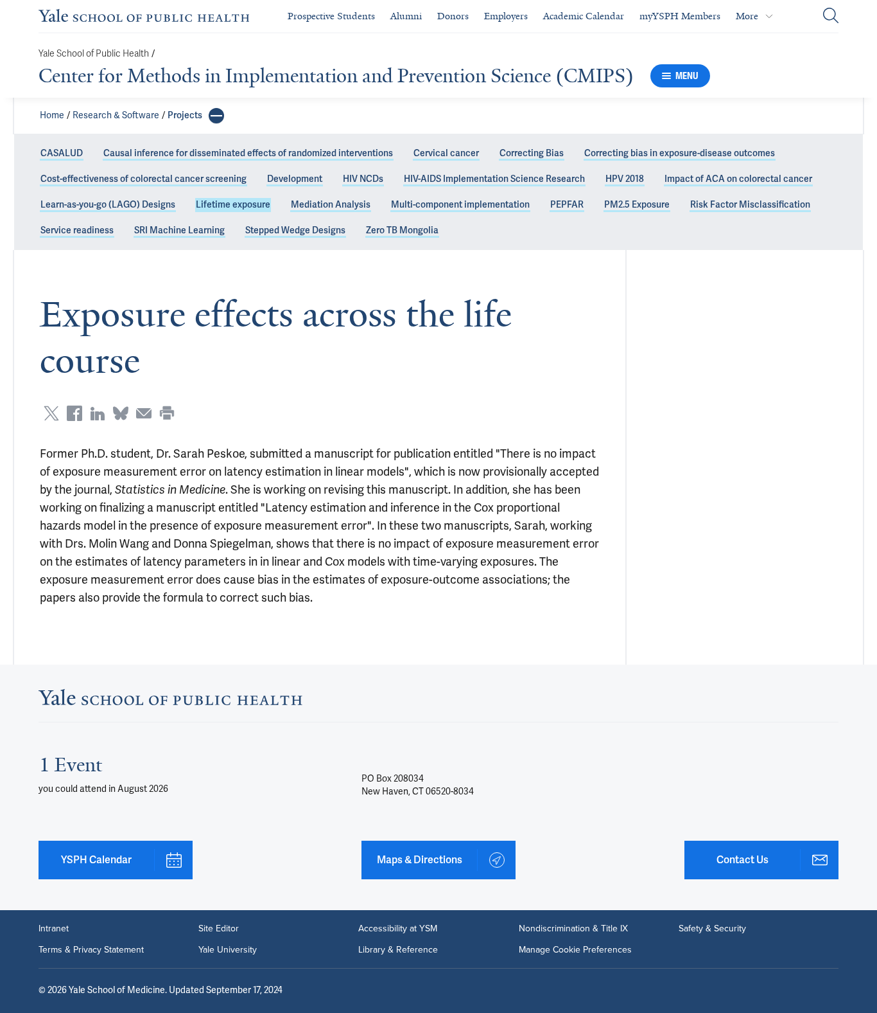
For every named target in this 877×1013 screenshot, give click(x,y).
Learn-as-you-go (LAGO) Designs (107, 204)
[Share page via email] (144, 413)
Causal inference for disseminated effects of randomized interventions (248, 153)
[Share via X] (51, 413)
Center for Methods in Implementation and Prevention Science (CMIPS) (336, 75)
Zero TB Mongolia (402, 230)
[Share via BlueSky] (120, 413)
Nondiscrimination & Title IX (573, 928)
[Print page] (167, 413)
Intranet (54, 928)
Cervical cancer (446, 153)
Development (294, 179)
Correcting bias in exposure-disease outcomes (679, 153)
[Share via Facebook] (74, 413)
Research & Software (116, 115)
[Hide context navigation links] (216, 115)
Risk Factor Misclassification (750, 204)
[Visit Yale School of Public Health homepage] (170, 701)
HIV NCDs (363, 179)
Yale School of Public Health (94, 53)
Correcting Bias (531, 153)
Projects (185, 115)
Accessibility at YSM (397, 928)
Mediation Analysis (330, 204)
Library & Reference (398, 949)
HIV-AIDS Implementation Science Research (494, 179)
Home (52, 115)
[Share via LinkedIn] (97, 413)
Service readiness (77, 230)
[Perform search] (830, 16)
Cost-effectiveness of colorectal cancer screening (143, 179)
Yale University (227, 949)
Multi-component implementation (460, 204)
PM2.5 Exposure (637, 204)
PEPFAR (567, 204)
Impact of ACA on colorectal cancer (738, 179)
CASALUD (61, 153)
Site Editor (218, 928)
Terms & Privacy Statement (91, 949)
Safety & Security (712, 928)
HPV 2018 (624, 179)
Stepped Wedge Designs (295, 230)
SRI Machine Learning (179, 230)
